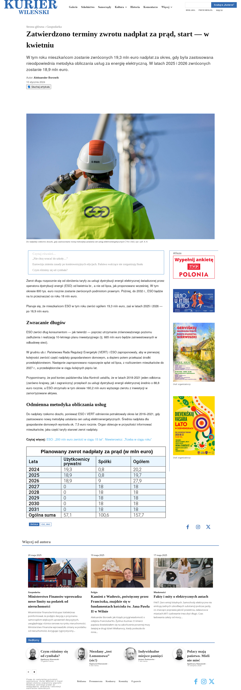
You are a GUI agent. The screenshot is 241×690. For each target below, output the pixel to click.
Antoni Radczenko (146, 659)
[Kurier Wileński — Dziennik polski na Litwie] (30, 7)
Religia (94, 592)
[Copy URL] (87, 104)
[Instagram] (198, 527)
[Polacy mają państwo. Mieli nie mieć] (179, 653)
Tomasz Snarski (206, 635)
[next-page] (34, 672)
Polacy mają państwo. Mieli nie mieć (198, 655)
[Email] (79, 104)
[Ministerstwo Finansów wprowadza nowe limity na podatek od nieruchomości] (57, 573)
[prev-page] (28, 672)
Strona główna (35, 26)
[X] (63, 104)
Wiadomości (160, 592)
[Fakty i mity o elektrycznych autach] (183, 573)
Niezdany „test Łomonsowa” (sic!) (100, 655)
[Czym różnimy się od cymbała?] (32, 653)
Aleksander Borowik (46, 77)
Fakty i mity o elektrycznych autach (181, 596)
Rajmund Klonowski (204, 632)
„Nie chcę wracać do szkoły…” (50, 258)
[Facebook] (55, 104)
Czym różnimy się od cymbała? (50, 270)
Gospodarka (54, 26)
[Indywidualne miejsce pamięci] (130, 653)
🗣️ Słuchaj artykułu (39, 86)
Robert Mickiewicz (183, 635)
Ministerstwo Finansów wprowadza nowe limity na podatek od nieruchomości (55, 601)
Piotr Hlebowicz (181, 632)
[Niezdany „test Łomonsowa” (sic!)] (81, 653)
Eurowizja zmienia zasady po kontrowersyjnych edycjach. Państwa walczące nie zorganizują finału (87, 264)
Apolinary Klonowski (50, 659)
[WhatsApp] (71, 104)
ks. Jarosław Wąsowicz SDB (153, 632)
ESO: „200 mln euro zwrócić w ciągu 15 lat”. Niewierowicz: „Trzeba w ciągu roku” (99, 439)
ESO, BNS (45, 524)
